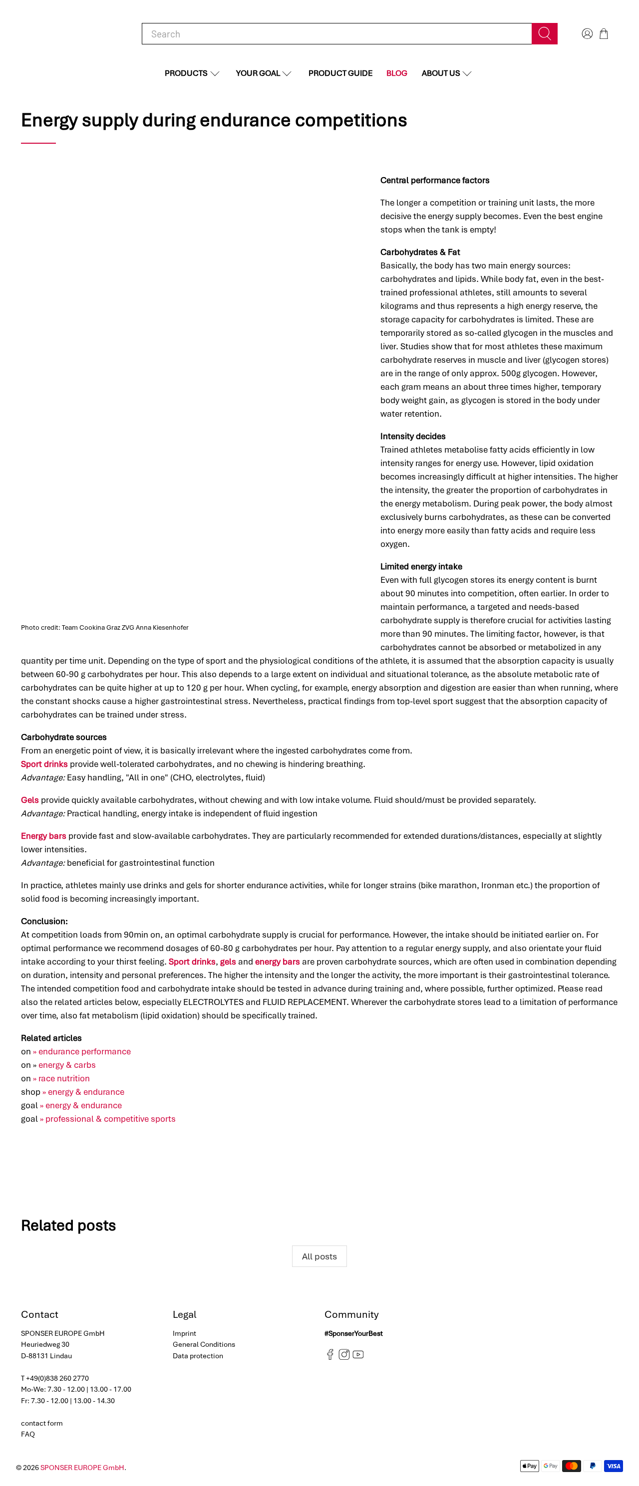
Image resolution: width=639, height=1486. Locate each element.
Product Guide (340, 73)
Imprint (184, 1333)
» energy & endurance (83, 1091)
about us (441, 73)
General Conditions (204, 1344)
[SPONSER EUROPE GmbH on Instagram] (344, 1357)
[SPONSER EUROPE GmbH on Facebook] (330, 1357)
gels (228, 961)
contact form (42, 1423)
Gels (30, 799)
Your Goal (258, 73)
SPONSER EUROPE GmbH (82, 1467)
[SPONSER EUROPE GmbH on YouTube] (358, 1357)
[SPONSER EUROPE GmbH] (73, 33)
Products (186, 73)
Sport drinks (44, 763)
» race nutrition (61, 1078)
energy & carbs (67, 1064)
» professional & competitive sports (108, 1118)
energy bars (277, 961)
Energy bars (43, 835)
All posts (319, 1256)
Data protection (198, 1355)
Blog (396, 73)
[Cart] (604, 33)
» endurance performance (82, 1051)
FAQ (28, 1434)
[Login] (586, 33)
